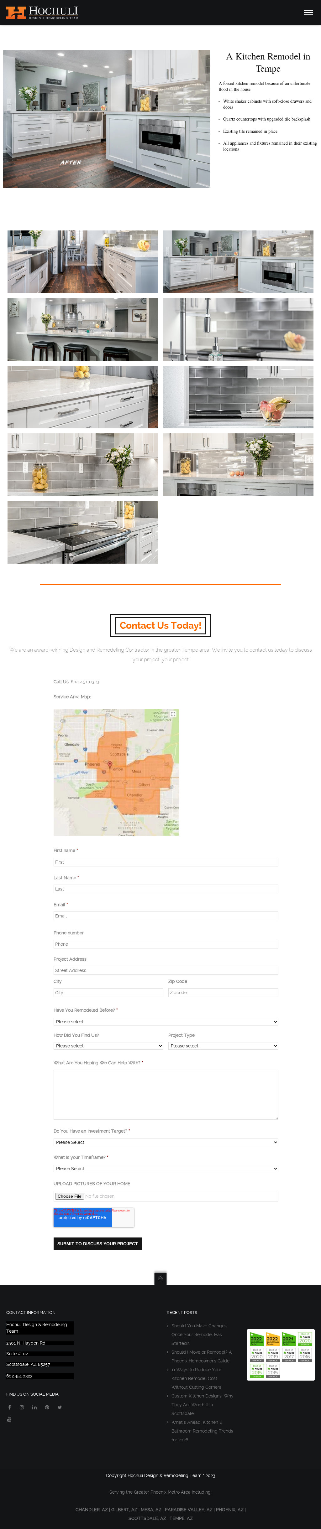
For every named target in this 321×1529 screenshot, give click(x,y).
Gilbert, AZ (124, 1509)
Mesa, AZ (151, 1509)
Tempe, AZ (181, 1518)
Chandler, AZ (92, 1509)
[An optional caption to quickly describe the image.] (238, 261)
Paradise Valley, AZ (189, 1509)
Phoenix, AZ (230, 1509)
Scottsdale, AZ (147, 1518)
